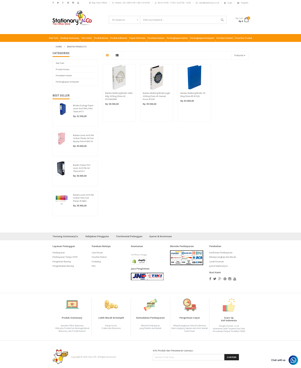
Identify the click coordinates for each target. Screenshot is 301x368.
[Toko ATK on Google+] (63, 2)
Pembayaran (59, 252)
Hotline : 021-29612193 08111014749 (132, 2)
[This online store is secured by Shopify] (139, 260)
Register (244, 2)
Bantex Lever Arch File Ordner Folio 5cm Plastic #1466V (83, 197)
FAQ (93, 265)
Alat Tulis (60, 63)
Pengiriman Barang (62, 261)
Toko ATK (92, 356)
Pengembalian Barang (63, 265)
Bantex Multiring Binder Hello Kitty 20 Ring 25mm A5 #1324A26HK (119, 96)
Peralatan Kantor (64, 75)
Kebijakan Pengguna (97, 236)
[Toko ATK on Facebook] (53, 2)
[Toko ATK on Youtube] (78, 2)
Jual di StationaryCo (218, 265)
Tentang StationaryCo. (65, 236)
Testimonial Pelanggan (129, 236)
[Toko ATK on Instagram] (73, 2)
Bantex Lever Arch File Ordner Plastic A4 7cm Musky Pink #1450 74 (83, 138)
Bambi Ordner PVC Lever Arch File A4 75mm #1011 (82, 168)
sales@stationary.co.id (209, 2)
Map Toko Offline (99, 2)
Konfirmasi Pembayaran (220, 252)
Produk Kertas (62, 69)
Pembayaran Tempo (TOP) (65, 257)
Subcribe (231, 357)
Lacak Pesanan (216, 261)
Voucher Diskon (99, 257)
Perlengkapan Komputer (67, 81)
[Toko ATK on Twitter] (58, 2)
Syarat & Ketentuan (160, 236)
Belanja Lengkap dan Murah (222, 257)
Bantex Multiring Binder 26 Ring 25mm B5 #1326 (192, 95)
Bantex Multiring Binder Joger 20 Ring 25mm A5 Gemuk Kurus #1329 (156, 96)
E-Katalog (96, 261)
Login (229, 2)
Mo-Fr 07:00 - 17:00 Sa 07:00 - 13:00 (174, 2)
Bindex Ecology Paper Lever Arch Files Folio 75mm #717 (83, 108)
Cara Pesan (97, 252)
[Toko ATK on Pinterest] (68, 2)
